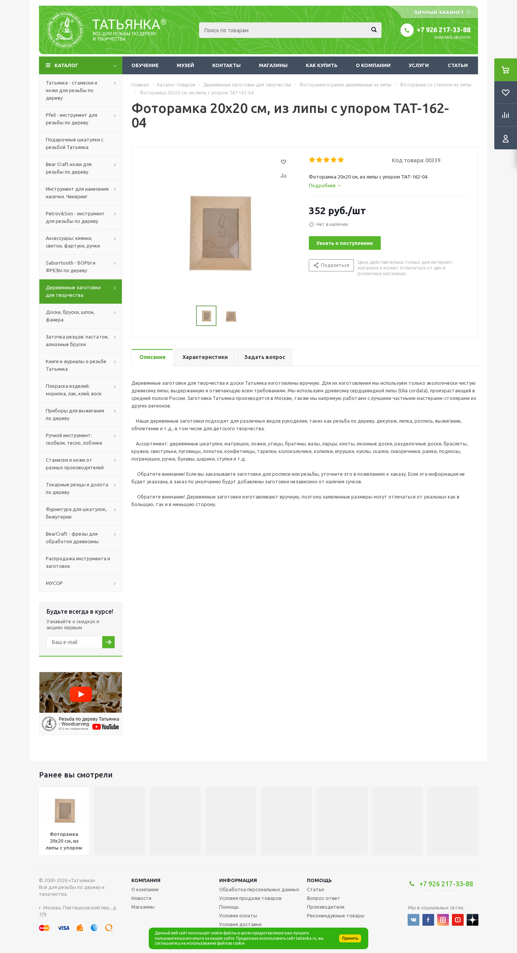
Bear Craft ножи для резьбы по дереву (69, 167)
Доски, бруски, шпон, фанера (70, 315)
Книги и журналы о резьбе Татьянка (76, 365)
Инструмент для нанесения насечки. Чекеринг (77, 192)
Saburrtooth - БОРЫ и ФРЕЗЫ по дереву (70, 266)
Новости (141, 898)
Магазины (273, 65)
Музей (185, 65)
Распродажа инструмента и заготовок (78, 562)
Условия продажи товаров (250, 898)
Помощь (319, 880)
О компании (373, 65)
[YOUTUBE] (458, 920)
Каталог (66, 65)
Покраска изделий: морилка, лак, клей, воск (74, 389)
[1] (312, 160)
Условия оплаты (238, 915)
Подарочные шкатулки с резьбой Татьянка (74, 143)
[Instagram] (443, 920)
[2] (319, 160)
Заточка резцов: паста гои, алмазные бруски (77, 340)
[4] (334, 160)
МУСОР (54, 583)
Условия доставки (240, 924)
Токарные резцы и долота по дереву (77, 488)
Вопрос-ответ (323, 898)
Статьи (458, 65)
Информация (238, 880)
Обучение (145, 65)
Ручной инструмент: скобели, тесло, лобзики (74, 439)
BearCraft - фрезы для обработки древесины (72, 537)
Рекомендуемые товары (335, 915)
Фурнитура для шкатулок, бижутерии (76, 512)
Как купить (322, 65)
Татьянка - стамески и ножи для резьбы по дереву (71, 90)
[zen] (472, 920)
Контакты (226, 65)
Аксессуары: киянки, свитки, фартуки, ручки (73, 241)
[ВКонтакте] (413, 920)
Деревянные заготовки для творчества (73, 291)
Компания (145, 880)
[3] (326, 160)
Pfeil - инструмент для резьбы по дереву (71, 118)
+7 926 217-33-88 (443, 29)
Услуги (419, 65)
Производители (325, 906)
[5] (341, 160)
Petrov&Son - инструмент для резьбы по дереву (75, 217)
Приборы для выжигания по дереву (75, 414)
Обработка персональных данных (259, 889)
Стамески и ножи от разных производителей (75, 463)
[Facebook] (428, 920)
